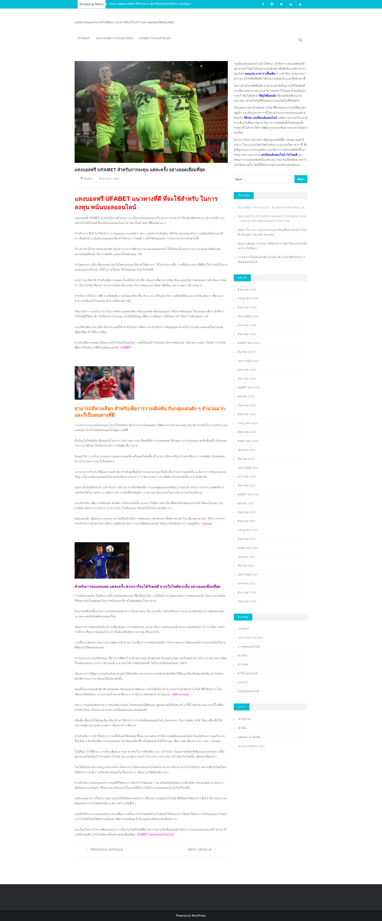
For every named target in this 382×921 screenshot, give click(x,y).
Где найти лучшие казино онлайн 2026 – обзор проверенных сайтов (272, 218)
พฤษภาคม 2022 (248, 440)
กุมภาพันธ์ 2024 (248, 316)
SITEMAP (84, 38)
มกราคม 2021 (247, 583)
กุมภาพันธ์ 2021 (248, 574)
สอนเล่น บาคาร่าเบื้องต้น (260, 73)
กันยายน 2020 (247, 601)
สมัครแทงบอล (180, 694)
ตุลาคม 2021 (246, 503)
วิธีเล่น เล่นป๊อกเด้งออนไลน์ (260, 117)
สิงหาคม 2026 (247, 289)
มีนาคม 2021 (246, 565)
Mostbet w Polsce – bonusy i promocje (271, 207)
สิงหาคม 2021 (246, 521)
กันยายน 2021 (247, 512)
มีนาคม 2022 (246, 458)
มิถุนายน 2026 (247, 307)
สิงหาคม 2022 (247, 414)
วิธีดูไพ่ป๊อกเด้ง (267, 95)
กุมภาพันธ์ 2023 (248, 360)
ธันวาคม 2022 (247, 378)
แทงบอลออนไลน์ (248, 691)
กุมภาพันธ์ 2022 (248, 467)
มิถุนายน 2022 (247, 431)
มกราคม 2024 (247, 325)
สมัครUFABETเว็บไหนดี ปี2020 (115, 38)
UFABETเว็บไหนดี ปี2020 (154, 38)
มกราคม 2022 (247, 476)
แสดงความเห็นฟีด (249, 737)
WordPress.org (251, 746)
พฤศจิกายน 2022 (249, 387)
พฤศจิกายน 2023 (249, 342)
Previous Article (106, 849)
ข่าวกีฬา (243, 655)
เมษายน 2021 (246, 556)
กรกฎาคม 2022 (248, 423)
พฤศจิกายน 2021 (248, 494)
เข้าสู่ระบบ (244, 718)
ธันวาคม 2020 (247, 592)
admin (88, 178)
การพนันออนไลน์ (249, 646)
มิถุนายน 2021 (247, 538)
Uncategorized (250, 637)
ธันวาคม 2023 (247, 334)
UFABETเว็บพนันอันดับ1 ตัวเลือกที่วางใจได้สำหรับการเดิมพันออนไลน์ (271, 259)
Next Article (200, 849)
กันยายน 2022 (247, 405)
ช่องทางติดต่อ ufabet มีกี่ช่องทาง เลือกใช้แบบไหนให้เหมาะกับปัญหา (150, 4)
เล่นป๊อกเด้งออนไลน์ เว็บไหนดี (279, 154)
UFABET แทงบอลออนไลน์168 (155, 834)
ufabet (243, 628)
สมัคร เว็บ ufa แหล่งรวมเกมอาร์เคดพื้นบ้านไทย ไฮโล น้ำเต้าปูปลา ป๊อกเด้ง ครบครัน (272, 232)
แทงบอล (207, 523)
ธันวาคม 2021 (247, 485)
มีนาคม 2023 (246, 351)
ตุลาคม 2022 (246, 396)
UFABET (125, 347)
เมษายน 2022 (247, 449)
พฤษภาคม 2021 (248, 547)
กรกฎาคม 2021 (247, 529)
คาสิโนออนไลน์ (248, 673)
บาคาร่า (243, 682)
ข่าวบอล (243, 664)
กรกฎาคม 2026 (248, 298)
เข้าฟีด (242, 728)
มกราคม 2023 (247, 369)
